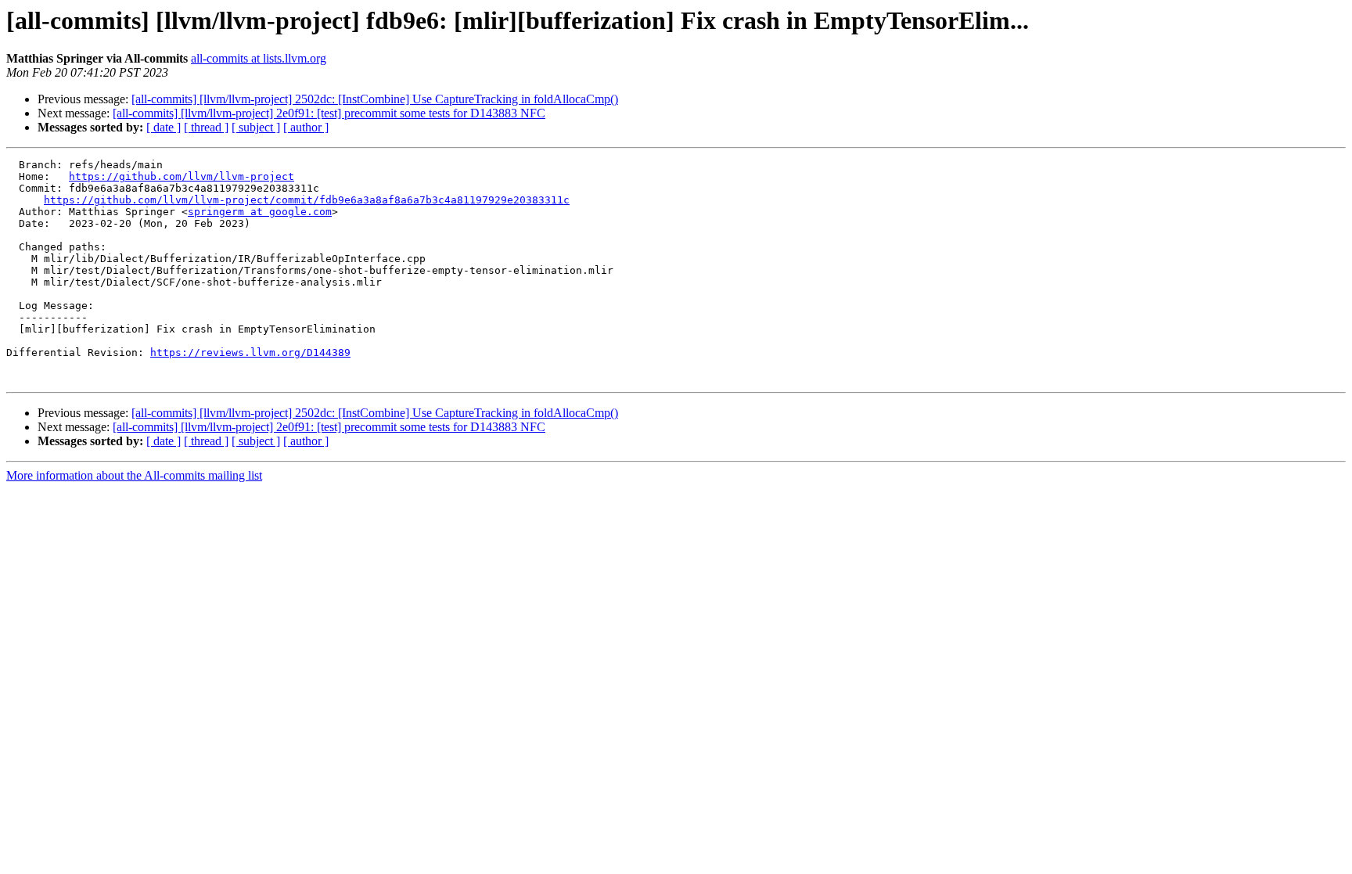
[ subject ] (256, 127)
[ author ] (306, 127)
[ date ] (163, 127)
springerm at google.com (260, 212)
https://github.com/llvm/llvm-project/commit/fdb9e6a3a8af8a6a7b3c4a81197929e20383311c (307, 200)
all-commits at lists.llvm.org (258, 58)
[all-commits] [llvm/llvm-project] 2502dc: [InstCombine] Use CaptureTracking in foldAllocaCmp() (374, 99)
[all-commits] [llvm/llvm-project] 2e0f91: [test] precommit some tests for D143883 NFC (329, 113)
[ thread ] (206, 127)
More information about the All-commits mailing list (134, 475)
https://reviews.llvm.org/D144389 (250, 352)
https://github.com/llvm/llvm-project (181, 176)
